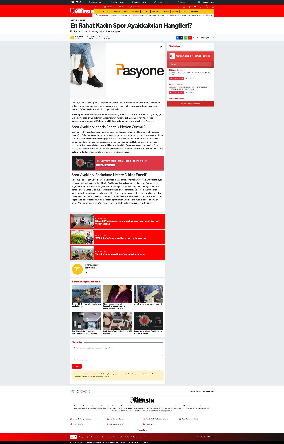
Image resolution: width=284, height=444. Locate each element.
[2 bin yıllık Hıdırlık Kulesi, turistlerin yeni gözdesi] (86, 294)
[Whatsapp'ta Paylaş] (185, 37)
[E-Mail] (86, 273)
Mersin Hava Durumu (117, 419)
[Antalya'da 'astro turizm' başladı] (148, 294)
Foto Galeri (110, 7)
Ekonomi (116, 11)
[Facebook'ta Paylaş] (177, 37)
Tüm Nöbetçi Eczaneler (191, 104)
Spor (126, 11)
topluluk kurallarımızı (92, 374)
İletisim (198, 391)
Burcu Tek (90, 268)
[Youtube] (84, 391)
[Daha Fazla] (190, 37)
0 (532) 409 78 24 (177, 78)
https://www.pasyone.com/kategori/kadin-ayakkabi (97, 203)
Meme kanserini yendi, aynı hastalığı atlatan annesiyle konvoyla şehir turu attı (114, 306)
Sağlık (183, 11)
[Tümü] (211, 46)
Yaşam (166, 11)
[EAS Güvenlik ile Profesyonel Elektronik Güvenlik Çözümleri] (86, 321)
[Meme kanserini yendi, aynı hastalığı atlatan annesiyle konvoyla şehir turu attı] (117, 294)
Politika (145, 11)
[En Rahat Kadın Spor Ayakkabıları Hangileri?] (117, 71)
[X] (76, 391)
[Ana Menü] (212, 7)
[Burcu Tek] (77, 269)
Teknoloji (194, 11)
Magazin (135, 11)
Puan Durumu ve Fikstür (190, 419)
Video (124, 7)
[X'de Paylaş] (181, 37)
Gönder (77, 366)
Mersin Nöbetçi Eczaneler (82, 419)
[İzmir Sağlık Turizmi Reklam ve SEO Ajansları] (117, 321)
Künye (192, 391)
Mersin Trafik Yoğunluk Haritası (157, 419)
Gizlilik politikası (208, 391)
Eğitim (175, 11)
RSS (74, 437)
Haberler (73, 20)
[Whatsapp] (88, 391)
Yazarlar (136, 7)
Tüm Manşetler (78, 424)
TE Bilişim (210, 437)
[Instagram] (80, 391)
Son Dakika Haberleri (116, 424)
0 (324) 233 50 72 (177, 92)
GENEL (82, 20)
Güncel (106, 11)
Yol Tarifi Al (190, 78)
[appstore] (142, 430)
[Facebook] (72, 391)
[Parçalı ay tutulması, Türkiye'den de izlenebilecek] (148, 321)
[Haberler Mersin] (82, 11)
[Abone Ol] (207, 37)
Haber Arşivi (150, 424)
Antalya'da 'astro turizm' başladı (148, 304)
